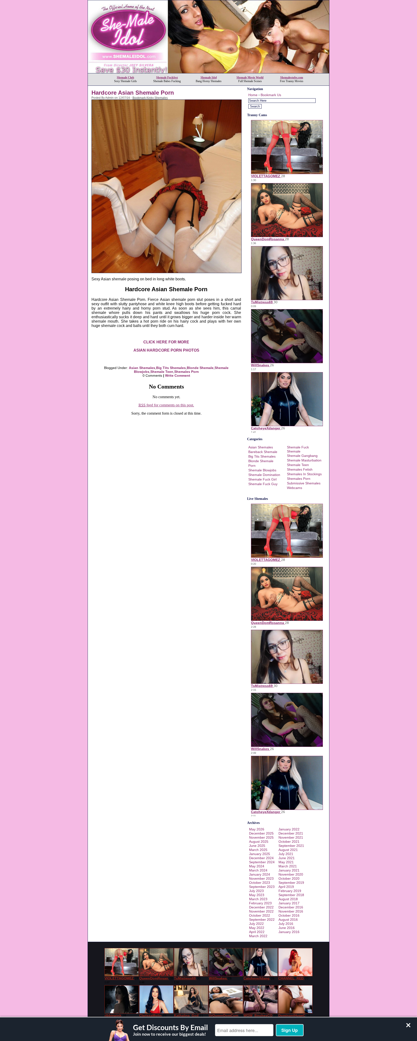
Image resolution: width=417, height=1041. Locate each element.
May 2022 (256, 928)
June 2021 (286, 858)
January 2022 (288, 829)
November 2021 (290, 837)
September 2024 (262, 862)
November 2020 (290, 874)
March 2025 (258, 850)
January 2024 (259, 874)
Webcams (294, 488)
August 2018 (288, 899)
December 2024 (261, 858)
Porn (252, 465)
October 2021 (288, 841)
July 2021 (285, 854)
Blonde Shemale (200, 368)
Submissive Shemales (303, 483)
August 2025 (258, 841)
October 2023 (259, 883)
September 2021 (291, 846)
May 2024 (256, 866)
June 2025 (257, 846)
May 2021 (286, 862)
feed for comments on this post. (166, 405)
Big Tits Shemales (171, 368)
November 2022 (261, 911)
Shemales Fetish (300, 469)
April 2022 (256, 932)
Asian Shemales (142, 368)
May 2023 (256, 895)
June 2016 (286, 928)
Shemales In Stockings (304, 474)
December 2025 (261, 833)
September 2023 (262, 887)
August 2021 (288, 850)
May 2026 (256, 829)
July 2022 (256, 924)
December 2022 (261, 907)
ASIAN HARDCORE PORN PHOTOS (166, 350)
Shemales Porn (186, 372)
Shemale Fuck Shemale (298, 449)
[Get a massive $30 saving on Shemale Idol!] (208, 72)
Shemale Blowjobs (262, 470)
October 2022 (259, 915)
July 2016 (285, 924)
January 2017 (288, 903)
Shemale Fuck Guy (263, 484)
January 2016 (288, 932)
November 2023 (261, 878)
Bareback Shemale (262, 452)
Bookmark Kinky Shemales (150, 97)
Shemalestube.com (291, 77)
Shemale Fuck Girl (262, 479)
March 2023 (258, 899)
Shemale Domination (264, 475)
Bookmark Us (271, 95)
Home (252, 95)
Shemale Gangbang (302, 456)
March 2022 (258, 936)
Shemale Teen (161, 372)
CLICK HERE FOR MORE (166, 342)
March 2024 (258, 870)
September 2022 (262, 919)
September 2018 (291, 895)
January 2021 (288, 870)
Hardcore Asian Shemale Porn (132, 92)
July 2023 (256, 891)
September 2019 (291, 883)
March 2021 (287, 866)
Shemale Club (125, 77)
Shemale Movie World (250, 77)
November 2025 (261, 837)
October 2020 (288, 878)
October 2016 (288, 915)
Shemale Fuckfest (167, 77)
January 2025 (259, 854)
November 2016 (290, 911)
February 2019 (289, 891)
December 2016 (290, 907)
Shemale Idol (209, 77)
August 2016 (288, 919)
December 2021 (290, 833)
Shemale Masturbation (304, 460)
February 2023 (260, 903)
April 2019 (286, 887)
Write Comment (177, 375)
